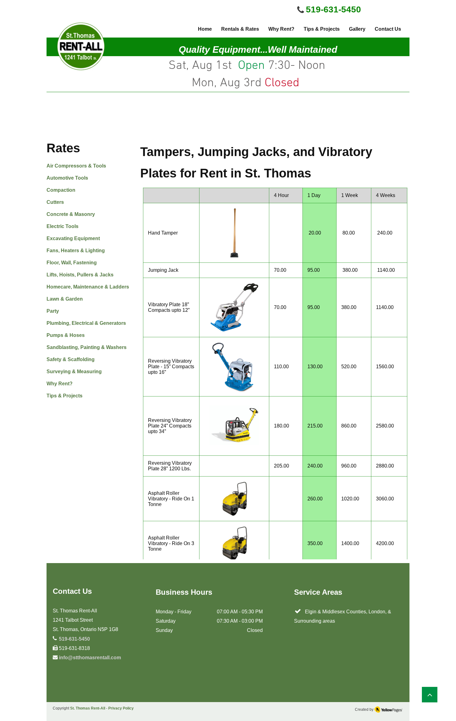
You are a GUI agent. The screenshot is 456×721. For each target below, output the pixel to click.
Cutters (55, 202)
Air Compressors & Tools (76, 165)
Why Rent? (60, 383)
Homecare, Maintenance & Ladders (88, 286)
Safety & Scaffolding (71, 359)
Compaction (61, 190)
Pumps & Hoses (66, 335)
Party (53, 311)
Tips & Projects (65, 395)
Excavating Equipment (73, 238)
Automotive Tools (67, 178)
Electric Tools (62, 226)
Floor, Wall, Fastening (72, 262)
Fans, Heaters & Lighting (76, 250)
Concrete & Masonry (71, 214)
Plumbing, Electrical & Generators (86, 323)
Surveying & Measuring (74, 371)
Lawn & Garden (65, 299)
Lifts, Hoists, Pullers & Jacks (80, 274)
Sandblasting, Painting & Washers (87, 347)
